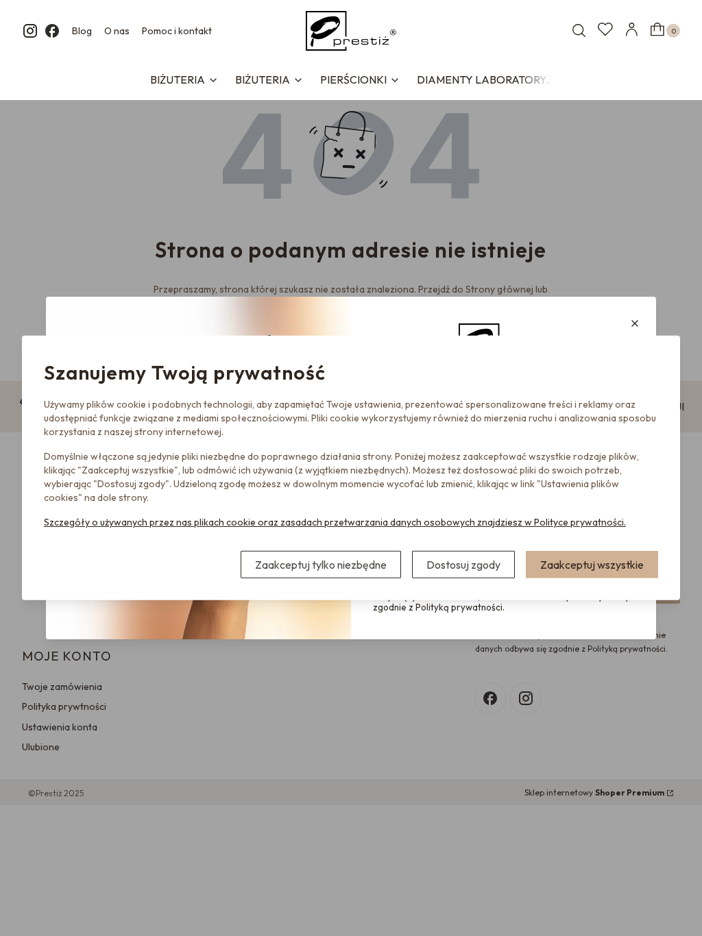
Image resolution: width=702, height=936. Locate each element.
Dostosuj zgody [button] (463, 564)
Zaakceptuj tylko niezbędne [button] (321, 564)
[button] (635, 323)
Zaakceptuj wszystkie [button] (592, 564)
